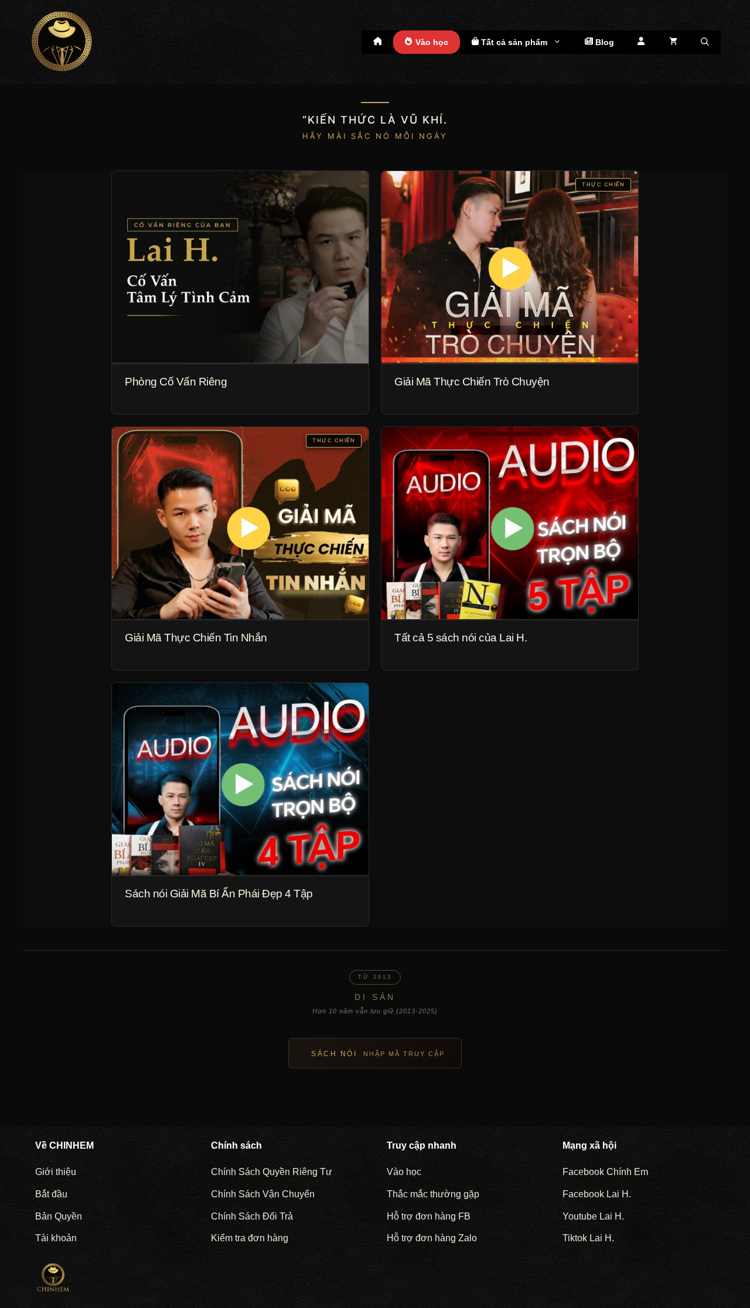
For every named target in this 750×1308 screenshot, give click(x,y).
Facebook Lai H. (596, 1194)
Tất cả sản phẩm (513, 42)
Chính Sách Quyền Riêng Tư (271, 1172)
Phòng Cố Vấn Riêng (176, 381)
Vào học (430, 42)
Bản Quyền (58, 1216)
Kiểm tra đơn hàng (249, 1238)
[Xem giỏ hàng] (673, 42)
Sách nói (378, 1054)
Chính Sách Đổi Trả (252, 1216)
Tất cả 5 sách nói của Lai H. (460, 637)
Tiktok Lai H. (588, 1238)
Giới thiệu (55, 1172)
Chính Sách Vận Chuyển (263, 1194)
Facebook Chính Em (605, 1172)
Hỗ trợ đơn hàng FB (429, 1216)
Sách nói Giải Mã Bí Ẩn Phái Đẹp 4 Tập (219, 893)
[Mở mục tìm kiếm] (705, 42)
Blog (603, 42)
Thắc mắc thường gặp (433, 1194)
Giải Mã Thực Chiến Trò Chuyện (472, 381)
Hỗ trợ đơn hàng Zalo (432, 1238)
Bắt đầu (51, 1194)
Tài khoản (56, 1238)
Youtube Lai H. (593, 1216)
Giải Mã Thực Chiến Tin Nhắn (196, 637)
